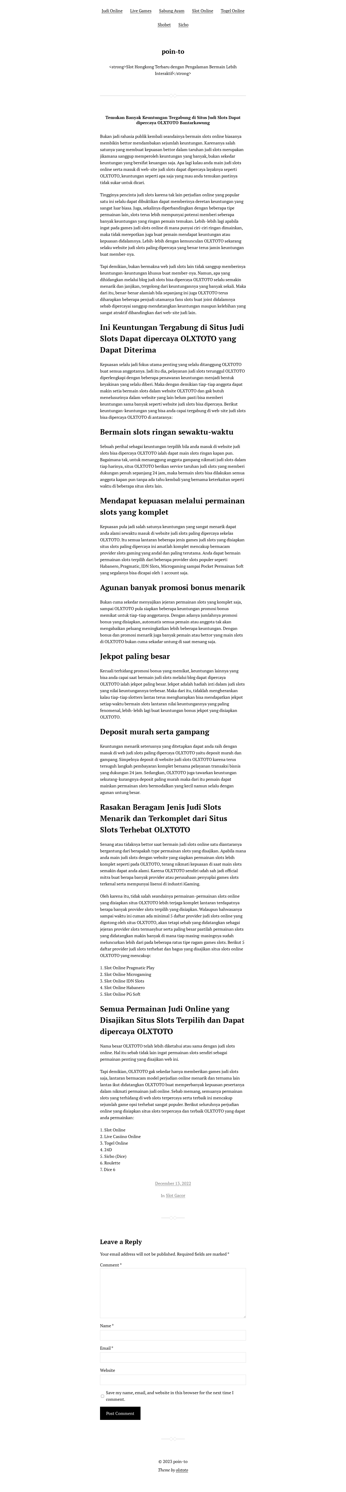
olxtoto (182, 1470)
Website (107, 1370)
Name (107, 1325)
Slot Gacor (175, 1195)
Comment (111, 1265)
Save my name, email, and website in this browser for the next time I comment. (169, 1396)
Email (106, 1348)
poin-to (173, 51)
